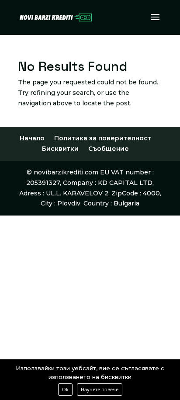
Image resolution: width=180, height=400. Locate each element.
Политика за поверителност (102, 138)
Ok (65, 389)
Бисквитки (60, 149)
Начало (32, 138)
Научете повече (99, 389)
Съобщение (108, 149)
